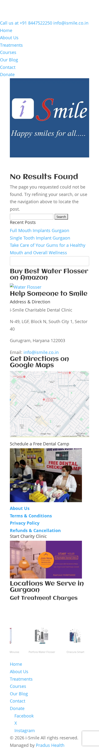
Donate (7, 74)
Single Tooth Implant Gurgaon (40, 238)
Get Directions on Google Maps (39, 362)
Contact (7, 67)
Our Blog (9, 60)
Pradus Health (50, 745)
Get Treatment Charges (44, 598)
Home (6, 30)
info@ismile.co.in (41, 352)
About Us (9, 37)
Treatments (11, 45)
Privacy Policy (24, 523)
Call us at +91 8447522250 (26, 23)
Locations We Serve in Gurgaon (47, 586)
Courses (8, 52)
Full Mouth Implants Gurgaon (39, 230)
